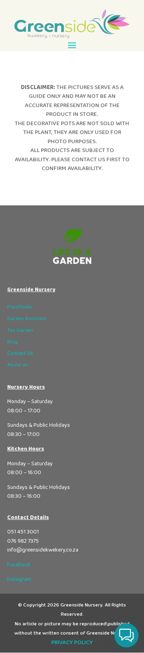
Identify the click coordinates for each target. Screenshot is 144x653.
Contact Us (20, 353)
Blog (12, 342)
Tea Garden (20, 330)
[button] (126, 635)
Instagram (19, 579)
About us (17, 365)
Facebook (19, 564)
